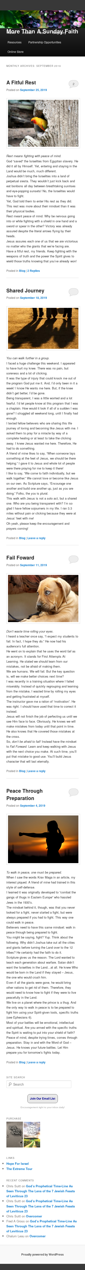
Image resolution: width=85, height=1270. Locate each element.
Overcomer (34, 1216)
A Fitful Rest (21, 82)
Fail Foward (20, 557)
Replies (33, 271)
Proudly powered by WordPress (42, 1254)
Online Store (16, 52)
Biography (59, 33)
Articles (27, 33)
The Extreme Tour (19, 1168)
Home (11, 33)
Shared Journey (25, 290)
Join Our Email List (42, 1098)
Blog (22, 271)
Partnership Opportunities (44, 42)
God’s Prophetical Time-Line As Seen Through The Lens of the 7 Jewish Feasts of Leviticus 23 (40, 1191)
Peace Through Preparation (24, 794)
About (42, 33)
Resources (14, 42)
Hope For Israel (17, 1163)
